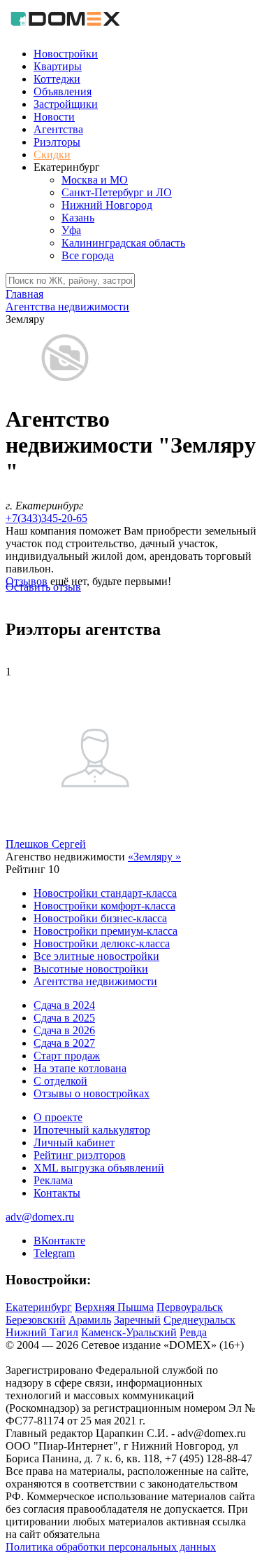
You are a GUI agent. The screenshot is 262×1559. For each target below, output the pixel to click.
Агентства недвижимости (95, 981)
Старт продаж (67, 1056)
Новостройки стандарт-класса (105, 893)
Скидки (52, 154)
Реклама (53, 1180)
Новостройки (66, 54)
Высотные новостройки (91, 969)
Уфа (71, 230)
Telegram (54, 1253)
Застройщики (66, 104)
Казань (77, 218)
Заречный (137, 1320)
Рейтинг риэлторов (80, 1155)
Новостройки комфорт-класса (104, 906)
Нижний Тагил (42, 1332)
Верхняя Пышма (114, 1307)
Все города (87, 255)
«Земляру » (154, 857)
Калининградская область (123, 243)
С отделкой (60, 1081)
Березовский (36, 1320)
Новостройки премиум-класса (105, 931)
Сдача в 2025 (64, 1018)
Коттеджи (57, 79)
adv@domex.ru (40, 1217)
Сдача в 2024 (64, 1005)
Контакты (57, 1193)
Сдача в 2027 (64, 1043)
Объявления (63, 91)
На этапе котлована (80, 1068)
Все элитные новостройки (96, 956)
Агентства (58, 129)
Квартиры (58, 66)
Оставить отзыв (43, 587)
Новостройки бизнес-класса (100, 918)
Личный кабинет (74, 1142)
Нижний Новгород (106, 205)
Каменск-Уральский (129, 1332)
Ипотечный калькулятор (92, 1130)
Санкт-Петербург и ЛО (116, 192)
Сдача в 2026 (64, 1030)
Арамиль (89, 1320)
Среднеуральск (199, 1320)
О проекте (58, 1117)
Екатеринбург (39, 1307)
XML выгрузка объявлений (99, 1168)
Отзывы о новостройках (92, 1093)
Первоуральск (190, 1307)
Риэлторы (57, 142)
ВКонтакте (59, 1240)
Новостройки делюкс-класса (102, 943)
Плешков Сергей (46, 844)
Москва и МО (94, 180)
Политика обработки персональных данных (111, 1547)
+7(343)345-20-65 (46, 518)
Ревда (193, 1332)
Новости (54, 117)
